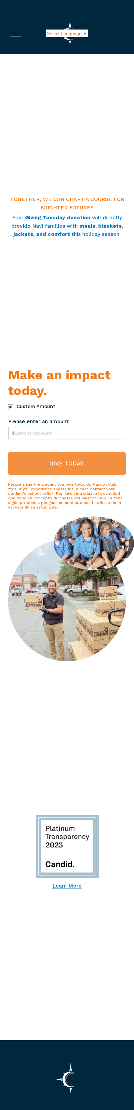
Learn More (67, 886)
